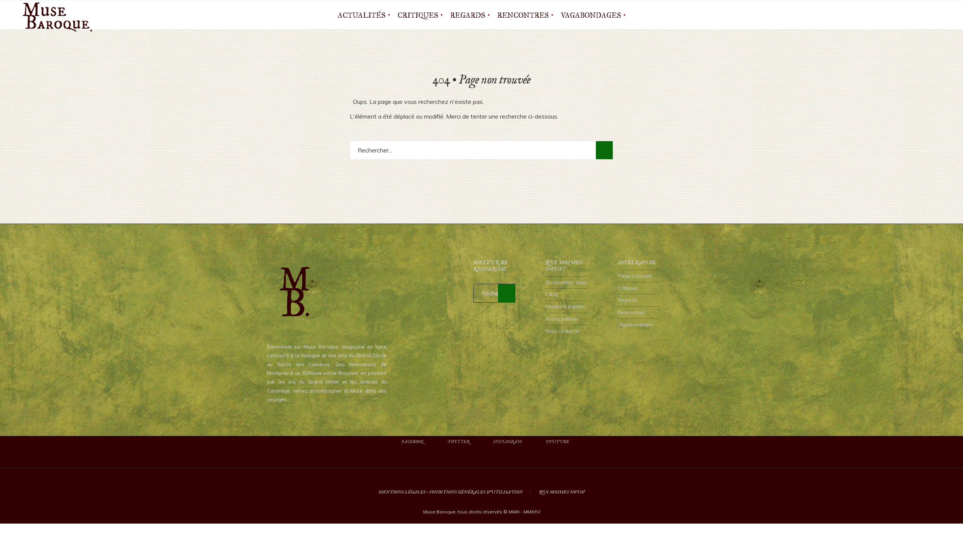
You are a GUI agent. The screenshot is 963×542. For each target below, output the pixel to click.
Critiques (418, 15)
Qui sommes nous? (562, 492)
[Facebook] (894, 14)
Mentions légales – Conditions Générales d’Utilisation (450, 492)
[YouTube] (930, 14)
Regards (467, 15)
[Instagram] (918, 14)
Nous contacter (562, 331)
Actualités (362, 15)
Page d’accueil (635, 276)
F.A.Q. (552, 294)
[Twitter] (906, 14)
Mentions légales (565, 306)
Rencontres (523, 15)
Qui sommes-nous (566, 282)
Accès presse (561, 319)
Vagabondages (591, 15)
